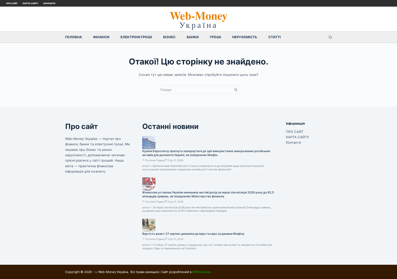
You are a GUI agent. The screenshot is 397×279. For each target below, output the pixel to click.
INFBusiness (201, 272)
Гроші (215, 37)
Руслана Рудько (155, 160)
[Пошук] (330, 37)
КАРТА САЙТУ (30, 3)
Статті (274, 37)
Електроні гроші (136, 37)
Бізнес (169, 37)
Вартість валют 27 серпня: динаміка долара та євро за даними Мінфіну (193, 233)
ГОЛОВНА (73, 37)
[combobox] (194, 90)
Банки (193, 37)
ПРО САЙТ (12, 3)
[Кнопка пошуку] (236, 90)
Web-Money (198, 15)
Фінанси (101, 37)
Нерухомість (244, 37)
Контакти (49, 3)
